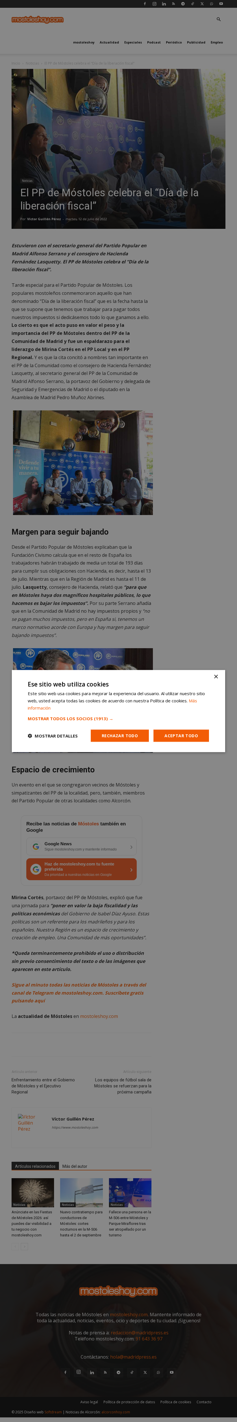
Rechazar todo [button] (120, 735)
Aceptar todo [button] (181, 735)
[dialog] (118, 711)
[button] (118, 718)
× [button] (216, 677)
